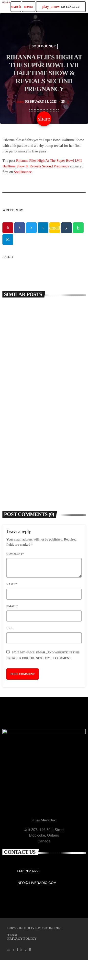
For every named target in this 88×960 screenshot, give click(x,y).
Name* (11, 584)
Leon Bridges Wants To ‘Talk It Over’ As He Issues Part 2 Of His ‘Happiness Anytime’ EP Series (43, 469)
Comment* (15, 553)
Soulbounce (44, 46)
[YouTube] (9, 950)
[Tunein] (17, 950)
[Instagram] (26, 950)
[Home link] (6, 6)
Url (9, 628)
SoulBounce (23, 172)
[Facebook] (30, 950)
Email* (12, 606)
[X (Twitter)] (14, 950)
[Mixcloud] (21, 950)
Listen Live (60, 6)
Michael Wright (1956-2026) (32, 373)
